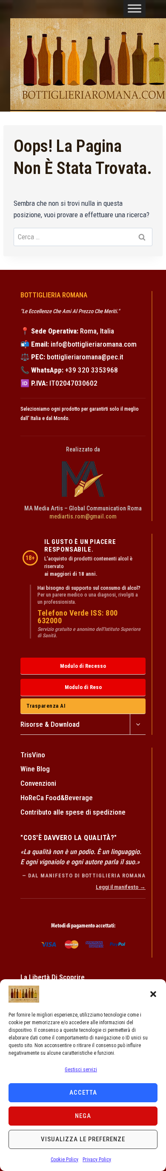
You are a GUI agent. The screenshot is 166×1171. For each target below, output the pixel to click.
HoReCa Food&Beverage (56, 797)
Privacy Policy (97, 1160)
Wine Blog (35, 769)
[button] (153, 994)
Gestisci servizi (81, 1070)
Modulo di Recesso (83, 666)
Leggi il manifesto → (121, 886)
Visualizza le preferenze (83, 1139)
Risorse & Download (50, 724)
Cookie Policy (64, 1160)
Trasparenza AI (46, 706)
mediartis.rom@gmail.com (83, 516)
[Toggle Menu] (134, 8)
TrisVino (32, 755)
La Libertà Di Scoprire (52, 977)
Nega (83, 1116)
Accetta (83, 1092)
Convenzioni (38, 783)
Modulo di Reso (83, 687)
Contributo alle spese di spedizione (73, 812)
